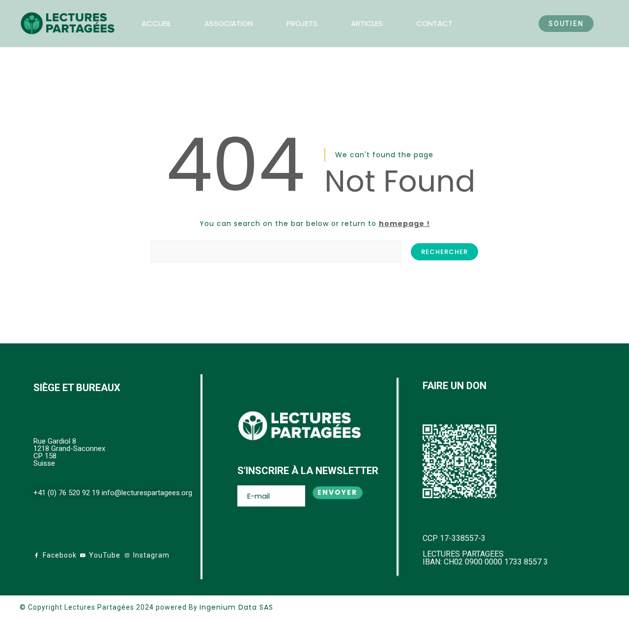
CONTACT (434, 23)
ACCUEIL (156, 23)
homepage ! (404, 223)
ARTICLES (367, 23)
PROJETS (301, 23)
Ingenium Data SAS (236, 607)
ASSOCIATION (228, 23)
